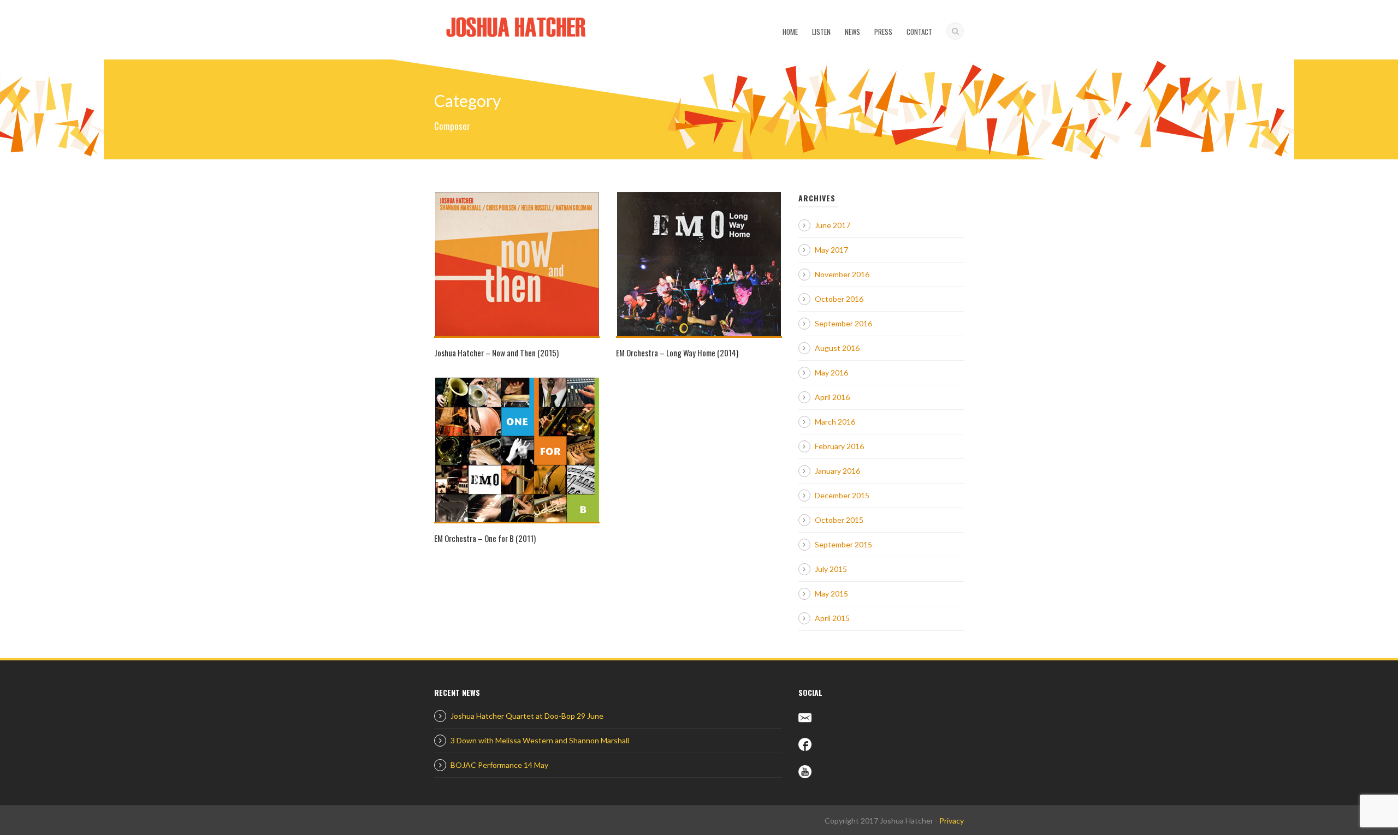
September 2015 (843, 544)
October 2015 (839, 519)
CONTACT (919, 31)
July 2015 (831, 569)
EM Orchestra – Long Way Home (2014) (677, 353)
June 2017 (832, 225)
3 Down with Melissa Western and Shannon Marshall (540, 740)
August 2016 (837, 348)
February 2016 (839, 446)
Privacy (951, 820)
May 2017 (831, 249)
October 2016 (839, 298)
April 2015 (832, 618)
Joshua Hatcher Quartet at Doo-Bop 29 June (527, 715)
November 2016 (842, 274)
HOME (790, 31)
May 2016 (831, 372)
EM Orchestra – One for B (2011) (485, 538)
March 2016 (835, 421)
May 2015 (831, 593)
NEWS (852, 31)
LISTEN (821, 31)
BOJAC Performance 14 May (499, 765)
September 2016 (843, 323)
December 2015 (842, 495)
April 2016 (832, 397)
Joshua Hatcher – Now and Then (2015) (496, 353)
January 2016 (837, 470)
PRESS (883, 31)
